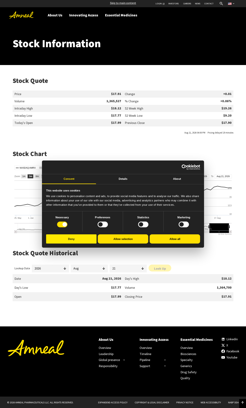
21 (113, 268)
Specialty (186, 360)
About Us (106, 339)
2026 (38, 268)
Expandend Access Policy (113, 402)
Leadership (106, 354)
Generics (186, 366)
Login (159, 3)
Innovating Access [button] (83, 15)
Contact (209, 3)
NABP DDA (233, 402)
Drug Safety (188, 372)
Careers (187, 3)
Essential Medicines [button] (121, 15)
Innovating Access (154, 339)
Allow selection (123, 238)
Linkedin (232, 339)
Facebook (232, 351)
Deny (71, 238)
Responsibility (108, 366)
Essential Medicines (194, 339)
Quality (185, 378)
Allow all (174, 238)
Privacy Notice (184, 402)
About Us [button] (55, 15)
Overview (105, 348)
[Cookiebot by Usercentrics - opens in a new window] (184, 167)
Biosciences (188, 354)
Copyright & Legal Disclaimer (152, 402)
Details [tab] (123, 178)
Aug (76, 268)
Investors (173, 3)
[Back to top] (242, 402)
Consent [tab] (69, 178)
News (197, 3)
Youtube (231, 357)
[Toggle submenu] (110, 360)
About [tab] (177, 178)
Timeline (145, 354)
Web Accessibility (211, 402)
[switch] (103, 224)
